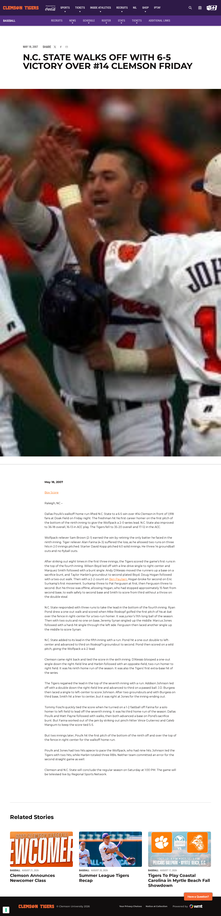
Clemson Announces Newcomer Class (32, 878)
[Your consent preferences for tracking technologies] (6, 910)
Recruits (122, 7)
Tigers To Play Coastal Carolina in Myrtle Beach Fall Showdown (179, 880)
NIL (135, 7)
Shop (145, 7)
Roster (106, 20)
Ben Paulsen (118, 579)
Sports (65, 7)
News (72, 20)
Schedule (200, 7)
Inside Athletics (100, 7)
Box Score (52, 492)
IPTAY (157, 7)
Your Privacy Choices (130, 906)
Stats (121, 20)
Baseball (15, 870)
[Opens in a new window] (212, 7)
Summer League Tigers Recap (104, 878)
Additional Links (159, 20)
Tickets (80, 7)
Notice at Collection (156, 906)
